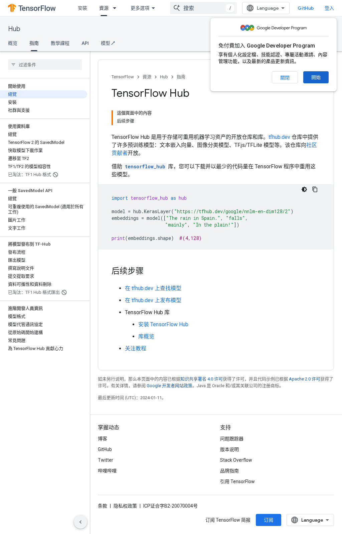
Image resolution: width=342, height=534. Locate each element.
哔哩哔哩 (107, 470)
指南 (34, 43)
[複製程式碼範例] (315, 189)
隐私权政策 (125, 506)
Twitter (105, 460)
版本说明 (229, 449)
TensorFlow (123, 76)
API (85, 43)
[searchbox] (45, 64)
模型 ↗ (108, 43)
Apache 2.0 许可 (304, 378)
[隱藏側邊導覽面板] (80, 522)
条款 (102, 506)
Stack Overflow (236, 460)
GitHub (306, 8)
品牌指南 (229, 470)
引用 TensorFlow (237, 481)
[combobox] (203, 8)
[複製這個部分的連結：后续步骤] (150, 272)
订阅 (268, 520)
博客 (102, 438)
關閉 (285, 78)
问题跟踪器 (231, 438)
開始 (316, 77)
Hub (14, 29)
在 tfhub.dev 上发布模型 (153, 300)
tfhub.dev (279, 137)
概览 (12, 43)
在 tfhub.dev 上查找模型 (153, 288)
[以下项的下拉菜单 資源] (117, 8)
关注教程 (135, 348)
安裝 (82, 8)
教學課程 (60, 43)
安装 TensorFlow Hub (163, 324)
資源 (104, 8)
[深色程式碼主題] (304, 189)
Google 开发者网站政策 (169, 385)
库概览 (146, 336)
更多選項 (140, 8)
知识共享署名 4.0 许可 (201, 378)
